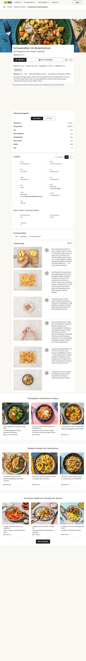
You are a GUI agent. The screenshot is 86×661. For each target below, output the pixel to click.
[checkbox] (14, 55)
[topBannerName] (43, 14)
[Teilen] (71, 60)
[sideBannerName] (43, 98)
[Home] (4, 7)
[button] (43, 156)
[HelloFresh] (8, 2)
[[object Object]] (66, 60)
